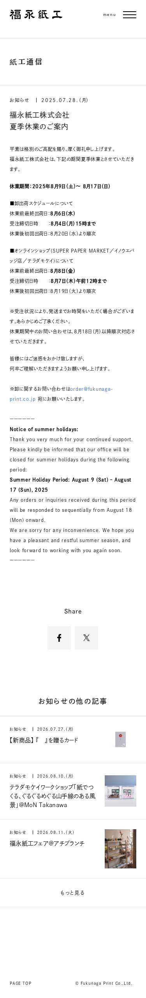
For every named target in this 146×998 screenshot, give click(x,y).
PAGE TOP (20, 983)
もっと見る (73, 892)
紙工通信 (26, 61)
